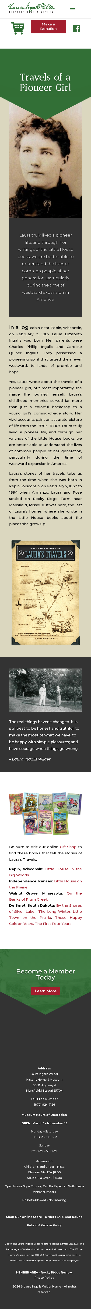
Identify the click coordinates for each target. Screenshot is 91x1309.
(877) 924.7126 (44, 1104)
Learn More (45, 991)
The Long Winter (54, 911)
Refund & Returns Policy (44, 1225)
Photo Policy (44, 1277)
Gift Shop (68, 847)
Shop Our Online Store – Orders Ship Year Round (44, 1217)
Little (58, 881)
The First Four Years (53, 923)
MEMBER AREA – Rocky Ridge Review (44, 1272)
